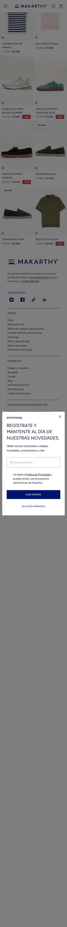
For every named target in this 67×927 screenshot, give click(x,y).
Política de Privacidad (38, 474)
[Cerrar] (60, 416)
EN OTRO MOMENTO (33, 506)
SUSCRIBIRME (33, 494)
